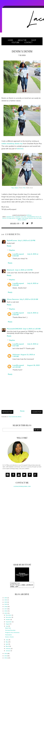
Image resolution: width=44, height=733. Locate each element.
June (7, 639)
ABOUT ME (22, 40)
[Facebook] (13, 475)
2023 (5, 597)
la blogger (18, 218)
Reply (9, 246)
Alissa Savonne (13, 299)
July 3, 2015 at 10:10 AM (29, 299)
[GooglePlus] (35, 475)
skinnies (20, 149)
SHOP (33, 40)
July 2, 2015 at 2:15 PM (26, 240)
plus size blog (37, 218)
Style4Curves (12, 240)
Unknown (16, 354)
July (7, 626)
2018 (5, 606)
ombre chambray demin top (12, 143)
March (7, 646)
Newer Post (7, 412)
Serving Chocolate (10, 630)
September (9, 621)
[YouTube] (19, 475)
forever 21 (38, 216)
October (8, 619)
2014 (5, 653)
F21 (24, 187)
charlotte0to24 (31, 216)
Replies (12, 250)
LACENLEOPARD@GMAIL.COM (22, 486)
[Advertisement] (19, 524)
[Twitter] (24, 475)
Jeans (16, 187)
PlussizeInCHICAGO (14, 329)
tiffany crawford (22, 219)
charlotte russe (10, 216)
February (8, 648)
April (7, 644)
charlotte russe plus (20, 216)
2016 (5, 611)
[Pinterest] (30, 475)
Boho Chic (8, 628)
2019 (5, 604)
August (8, 624)
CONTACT (28, 42)
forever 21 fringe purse (8, 218)
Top (12, 187)
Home (10, 40)
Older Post (37, 412)
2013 (5, 655)
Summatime (8, 634)
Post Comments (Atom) (15, 416)
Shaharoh (10, 270)
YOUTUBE (15, 42)
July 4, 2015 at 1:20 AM (32, 329)
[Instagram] (8, 475)
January (8, 650)
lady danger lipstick (27, 218)
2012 (5, 658)
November (8, 617)
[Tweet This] (27, 223)
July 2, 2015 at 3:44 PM (23, 270)
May (7, 642)
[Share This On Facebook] (23, 223)
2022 (5, 600)
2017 (5, 608)
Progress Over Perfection (12, 632)
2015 (5, 613)
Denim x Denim (9, 637)
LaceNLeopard (18, 254)
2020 (5, 602)
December (8, 615)
